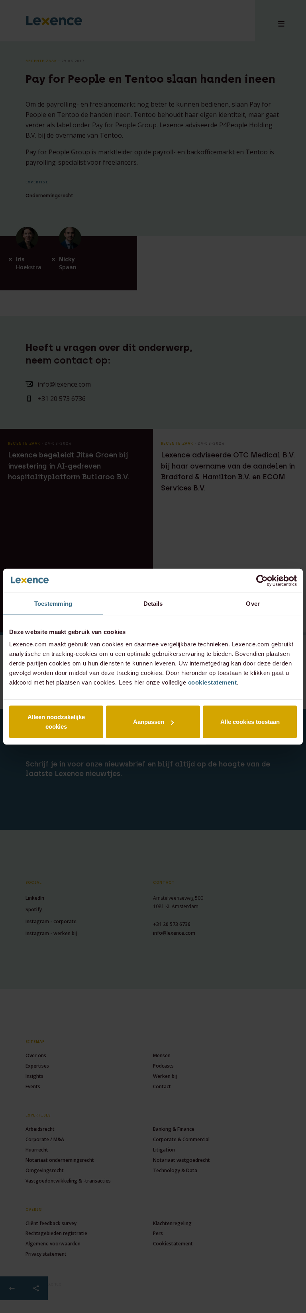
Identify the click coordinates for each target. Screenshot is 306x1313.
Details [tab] (153, 603)
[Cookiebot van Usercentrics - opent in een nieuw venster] (262, 580)
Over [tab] (252, 603)
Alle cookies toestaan (250, 721)
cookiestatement (212, 682)
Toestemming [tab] (53, 603)
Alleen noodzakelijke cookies (56, 722)
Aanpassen (148, 721)
